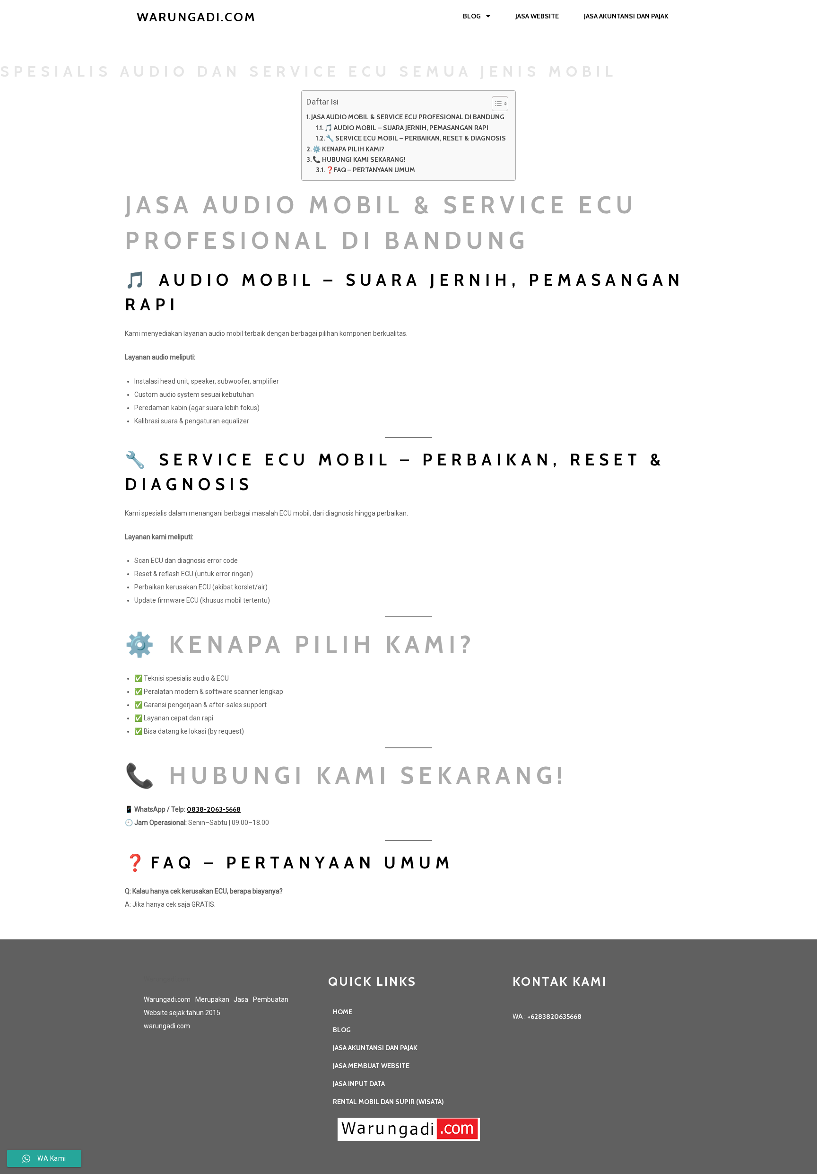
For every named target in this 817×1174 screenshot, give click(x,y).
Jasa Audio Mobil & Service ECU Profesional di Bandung (407, 117)
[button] (495, 104)
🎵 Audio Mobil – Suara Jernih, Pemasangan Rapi (406, 127)
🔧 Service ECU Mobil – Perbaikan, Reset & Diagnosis (416, 138)
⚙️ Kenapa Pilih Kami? (348, 149)
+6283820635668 (554, 1016)
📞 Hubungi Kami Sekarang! (359, 159)
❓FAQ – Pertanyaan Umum (370, 170)
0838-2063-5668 (214, 809)
